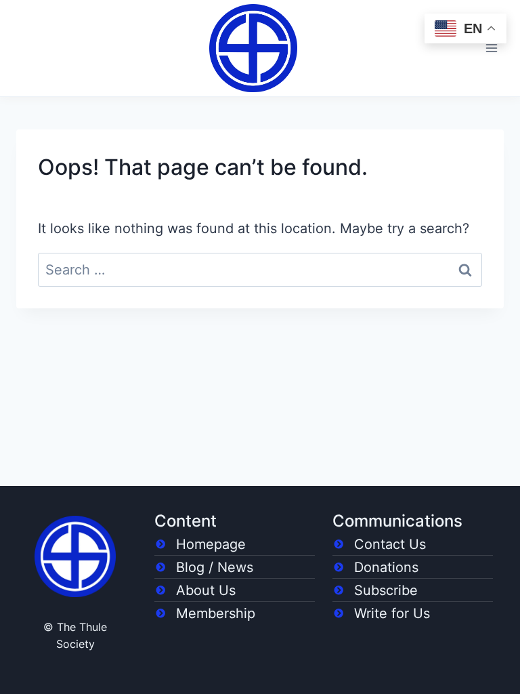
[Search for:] (260, 270)
